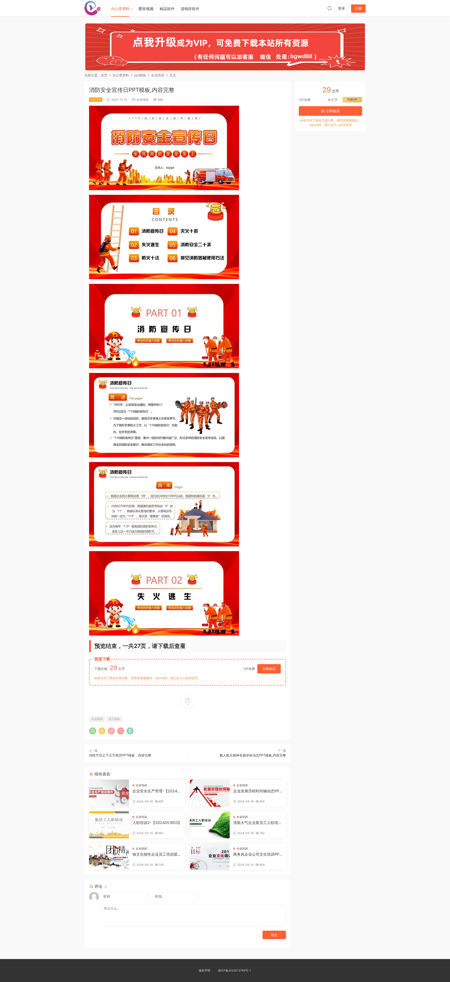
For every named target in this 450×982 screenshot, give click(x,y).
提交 (274, 935)
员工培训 (114, 719)
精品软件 (167, 8)
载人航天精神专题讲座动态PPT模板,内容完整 (253, 755)
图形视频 (146, 8)
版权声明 (204, 970)
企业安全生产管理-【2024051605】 (156, 791)
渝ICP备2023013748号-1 (234, 970)
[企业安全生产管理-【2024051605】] (109, 793)
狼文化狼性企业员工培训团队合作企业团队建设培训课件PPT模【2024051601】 (156, 854)
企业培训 (142, 100)
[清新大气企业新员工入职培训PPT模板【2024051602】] (210, 824)
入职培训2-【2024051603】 (157, 822)
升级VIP (352, 99)
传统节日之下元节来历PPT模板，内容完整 (120, 755)
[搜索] (329, 8)
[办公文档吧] (92, 8)
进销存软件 (190, 8)
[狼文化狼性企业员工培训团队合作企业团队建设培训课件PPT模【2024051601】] (109, 856)
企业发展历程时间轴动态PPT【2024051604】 (257, 791)
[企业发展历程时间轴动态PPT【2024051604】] (210, 793)
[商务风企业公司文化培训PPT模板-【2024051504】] (210, 856)
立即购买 (269, 669)
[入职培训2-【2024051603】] (109, 824)
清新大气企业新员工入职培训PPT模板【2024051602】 (257, 822)
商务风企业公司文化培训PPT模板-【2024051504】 (257, 854)
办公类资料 (120, 8)
